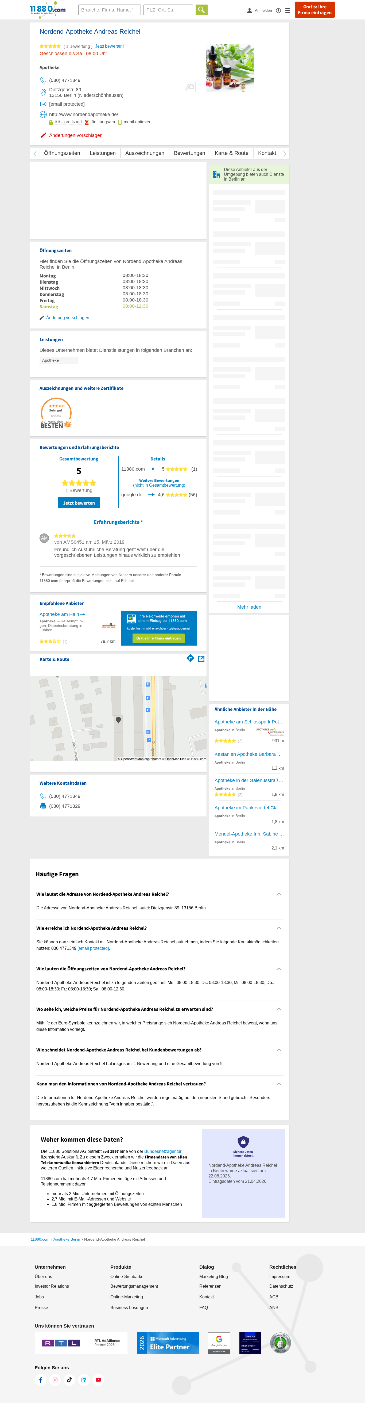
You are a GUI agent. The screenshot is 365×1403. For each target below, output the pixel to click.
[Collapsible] (279, 894)
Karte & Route (231, 153)
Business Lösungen (129, 1307)
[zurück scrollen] (35, 153)
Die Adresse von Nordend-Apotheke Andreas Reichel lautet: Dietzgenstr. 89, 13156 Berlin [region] (121, 908)
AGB (273, 1297)
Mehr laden (249, 607)
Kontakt (267, 153)
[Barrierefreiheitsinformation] (280, 10)
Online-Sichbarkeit (128, 1276)
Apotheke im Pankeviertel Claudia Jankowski (249, 807)
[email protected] (93, 948)
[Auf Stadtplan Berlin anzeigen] (201, 658)
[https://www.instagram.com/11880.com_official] (55, 1380)
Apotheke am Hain (59, 614)
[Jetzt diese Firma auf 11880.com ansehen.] (151, 468)
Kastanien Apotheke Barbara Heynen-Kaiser (249, 754)
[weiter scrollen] (284, 153)
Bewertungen (189, 153)
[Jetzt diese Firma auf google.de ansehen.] (151, 494)
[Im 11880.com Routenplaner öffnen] (191, 657)
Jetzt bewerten (79, 503)
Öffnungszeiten (62, 153)
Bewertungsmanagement (134, 1286)
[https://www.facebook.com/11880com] (40, 1380)
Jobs (39, 1297)
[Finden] (202, 10)
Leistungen (103, 153)
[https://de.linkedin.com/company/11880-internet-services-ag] (84, 1380)
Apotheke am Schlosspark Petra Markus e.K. (249, 722)
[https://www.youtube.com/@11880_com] (98, 1380)
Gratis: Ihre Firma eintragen (315, 9)
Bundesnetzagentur (162, 1151)
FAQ (203, 1307)
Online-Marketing (126, 1297)
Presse (41, 1307)
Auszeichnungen (144, 153)
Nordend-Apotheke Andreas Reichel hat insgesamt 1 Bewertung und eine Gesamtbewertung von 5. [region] (130, 1063)
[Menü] (290, 10)
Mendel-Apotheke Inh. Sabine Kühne (249, 834)
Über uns (43, 1276)
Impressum (279, 1276)
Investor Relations (52, 1286)
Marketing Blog (213, 1276)
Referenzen (210, 1286)
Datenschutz (281, 1286)
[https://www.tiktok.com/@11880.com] (69, 1380)
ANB (273, 1307)
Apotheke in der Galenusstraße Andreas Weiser (249, 780)
